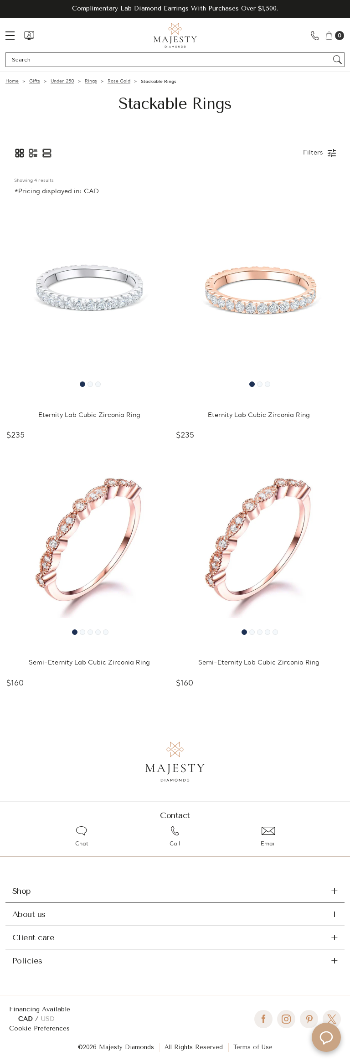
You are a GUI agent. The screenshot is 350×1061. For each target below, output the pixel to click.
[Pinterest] (309, 1019)
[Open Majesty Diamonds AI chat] (326, 1037)
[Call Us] (314, 35)
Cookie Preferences (39, 1028)
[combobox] (170, 60)
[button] (19, 153)
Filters (313, 153)
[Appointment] (29, 35)
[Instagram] (286, 1019)
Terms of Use (253, 1047)
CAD (26, 1019)
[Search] (337, 59)
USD (48, 1019)
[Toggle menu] (14, 35)
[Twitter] (332, 1019)
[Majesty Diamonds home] (175, 35)
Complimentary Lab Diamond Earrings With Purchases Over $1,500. (175, 8)
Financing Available (39, 1009)
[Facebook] (263, 1019)
